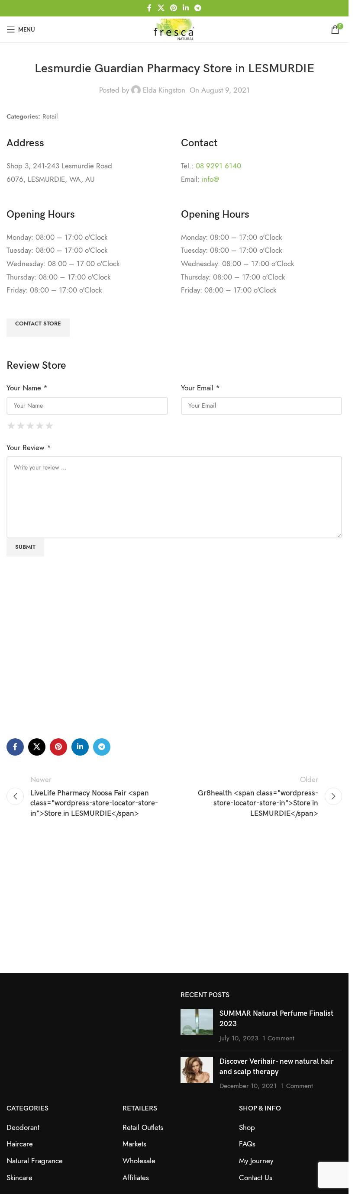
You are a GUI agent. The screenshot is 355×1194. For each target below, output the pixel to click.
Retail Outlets (143, 1127)
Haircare (19, 1144)
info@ (210, 179)
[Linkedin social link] (186, 8)
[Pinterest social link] (173, 8)
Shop (247, 1127)
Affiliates (136, 1177)
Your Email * (200, 388)
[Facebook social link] (149, 8)
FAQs (247, 1144)
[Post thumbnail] (197, 1026)
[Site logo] (174, 28)
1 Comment (278, 1038)
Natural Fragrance (34, 1160)
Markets (134, 1144)
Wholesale (139, 1160)
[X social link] (161, 8)
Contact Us (255, 1177)
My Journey (256, 1160)
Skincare (19, 1177)
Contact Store (38, 324)
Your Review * (28, 447)
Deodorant (22, 1127)
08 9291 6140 (218, 166)
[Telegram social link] (198, 8)
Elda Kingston (164, 90)
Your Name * (27, 388)
